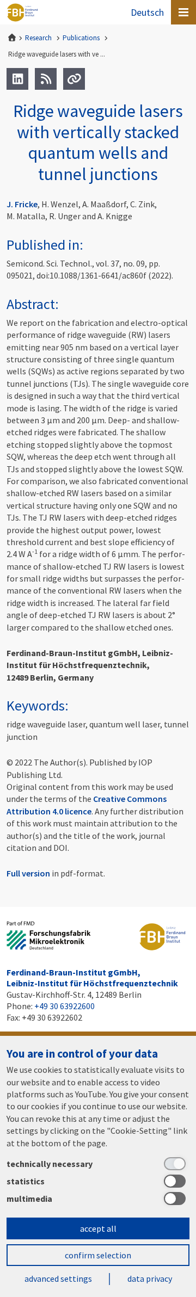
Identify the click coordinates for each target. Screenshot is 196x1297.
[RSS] (46, 79)
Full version (28, 873)
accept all (98, 1228)
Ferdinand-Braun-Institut (22, 12)
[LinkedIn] (17, 79)
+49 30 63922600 (64, 1005)
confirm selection (98, 1255)
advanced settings (58, 1278)
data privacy (149, 1278)
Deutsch (147, 12)
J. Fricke (22, 204)
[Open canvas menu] (183, 12)
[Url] (74, 79)
